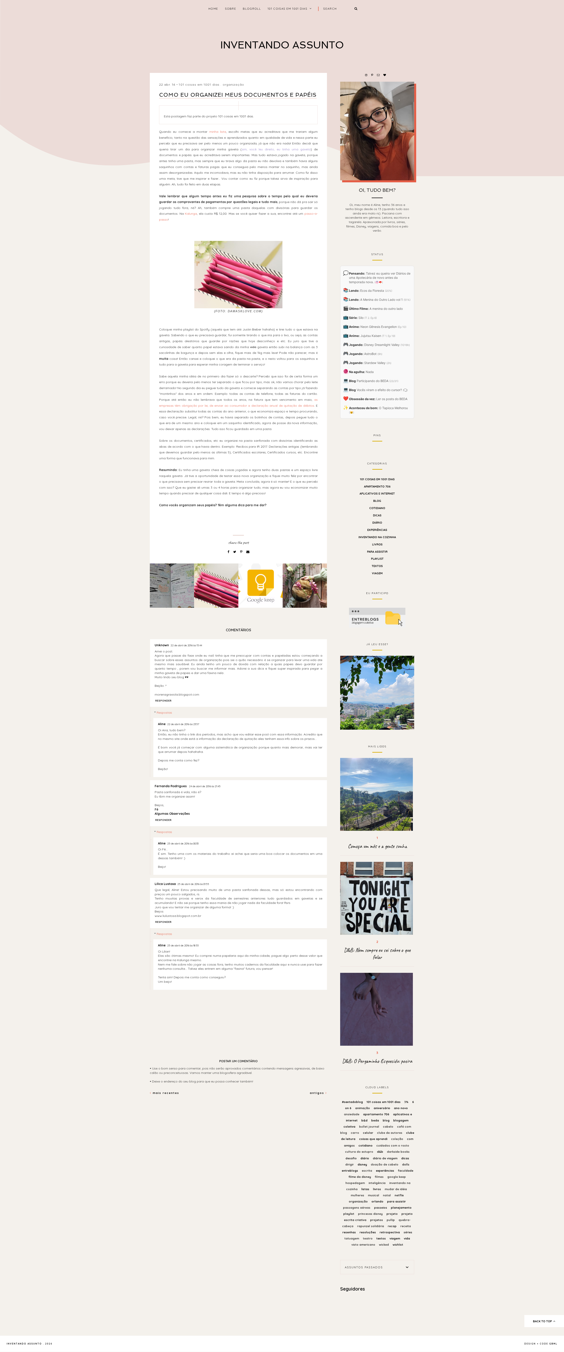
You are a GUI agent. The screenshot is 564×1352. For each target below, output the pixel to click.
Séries (408, 1232)
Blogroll (252, 8)
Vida (407, 1238)
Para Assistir (377, 551)
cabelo (388, 1126)
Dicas (377, 515)
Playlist (377, 558)
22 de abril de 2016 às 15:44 (186, 645)
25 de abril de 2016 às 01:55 (193, 884)
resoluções (368, 1232)
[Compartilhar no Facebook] (229, 552)
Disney (363, 1164)
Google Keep (396, 1176)
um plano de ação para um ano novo (377, 692)
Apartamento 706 (377, 486)
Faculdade (405, 1170)
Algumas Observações (172, 814)
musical (374, 1195)
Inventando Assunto (282, 45)
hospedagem (355, 1183)
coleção (397, 1139)
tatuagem (352, 1238)
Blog (377, 500)
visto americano (363, 1244)
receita (405, 1226)
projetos (377, 1220)
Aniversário (382, 1108)
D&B (380, 1151)
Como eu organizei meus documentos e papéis (238, 95)
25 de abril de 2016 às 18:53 (183, 945)
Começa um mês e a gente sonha (377, 846)
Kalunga (191, 214)
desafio (351, 1158)
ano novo (401, 1108)
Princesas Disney (371, 1213)
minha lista (217, 132)
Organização (233, 85)
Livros (377, 544)
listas (365, 1189)
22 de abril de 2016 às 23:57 (183, 724)
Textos (377, 566)
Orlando (377, 1201)
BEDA (375, 1120)
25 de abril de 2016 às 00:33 (183, 843)
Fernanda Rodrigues (171, 786)
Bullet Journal (369, 1126)
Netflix (399, 1195)
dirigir (350, 1164)
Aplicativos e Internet (377, 493)
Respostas (164, 713)
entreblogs (350, 1170)
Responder (163, 700)
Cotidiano (377, 508)
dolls (405, 1164)
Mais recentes (165, 1093)
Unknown (162, 645)
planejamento (401, 1207)
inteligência (377, 1183)
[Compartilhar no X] (235, 552)
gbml (553, 1343)
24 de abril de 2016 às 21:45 (205, 786)
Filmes (379, 1176)
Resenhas (349, 1232)
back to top (543, 1321)
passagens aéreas (357, 1207)
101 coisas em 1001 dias (287, 8)
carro (355, 1132)
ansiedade (352, 1114)
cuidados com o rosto (392, 1145)
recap (392, 1226)
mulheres (358, 1195)
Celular (368, 1132)
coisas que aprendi (373, 1139)
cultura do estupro (359, 1151)
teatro (368, 1238)
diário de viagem (385, 1158)
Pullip (391, 1220)
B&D (364, 1120)
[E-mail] (247, 552)
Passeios (381, 1207)
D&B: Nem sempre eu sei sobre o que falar (377, 954)
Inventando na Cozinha (377, 537)
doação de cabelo (385, 1164)
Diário (377, 522)
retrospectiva (390, 1232)
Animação (363, 1108)
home (213, 8)
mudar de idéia (396, 1189)
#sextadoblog (353, 1102)
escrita (367, 1170)
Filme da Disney (360, 1176)
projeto (392, 1213)
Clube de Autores (390, 1132)
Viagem (377, 573)
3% (406, 1102)
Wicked (384, 1244)
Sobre (230, 8)
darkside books (398, 1151)
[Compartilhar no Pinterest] (241, 552)
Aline (162, 724)
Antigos (317, 1093)
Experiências (377, 530)
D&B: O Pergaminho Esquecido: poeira (377, 1061)
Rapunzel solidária (371, 1226)
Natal (387, 1195)
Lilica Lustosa (165, 884)
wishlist (398, 1244)
